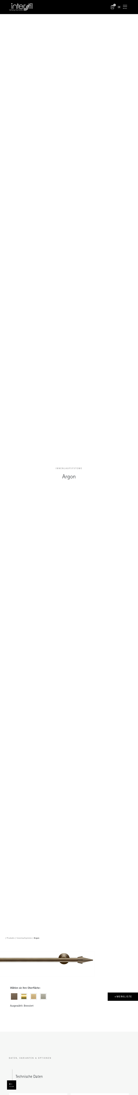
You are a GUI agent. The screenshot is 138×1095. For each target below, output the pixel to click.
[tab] (15, 997)
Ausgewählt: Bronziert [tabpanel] (22, 1005)
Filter (11, 1086)
